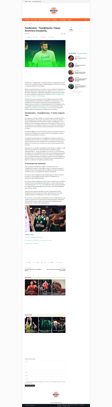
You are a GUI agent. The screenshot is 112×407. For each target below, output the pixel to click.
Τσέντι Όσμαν (39, 184)
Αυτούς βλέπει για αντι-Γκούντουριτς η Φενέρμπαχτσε (31, 331)
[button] (85, 19)
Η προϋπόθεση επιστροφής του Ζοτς (59, 331)
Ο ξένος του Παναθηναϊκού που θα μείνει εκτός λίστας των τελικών (80, 87)
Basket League (31, 291)
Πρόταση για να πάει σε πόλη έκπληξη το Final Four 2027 (58, 293)
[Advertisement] (45, 74)
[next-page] (27, 297)
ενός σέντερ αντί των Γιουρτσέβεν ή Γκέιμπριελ (41, 107)
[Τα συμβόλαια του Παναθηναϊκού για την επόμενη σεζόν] (45, 325)
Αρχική (26, 23)
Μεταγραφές (30, 23)
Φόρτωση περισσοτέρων (77, 91)
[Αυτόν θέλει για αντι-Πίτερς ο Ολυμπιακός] (45, 287)
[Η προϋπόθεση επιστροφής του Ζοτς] (58, 325)
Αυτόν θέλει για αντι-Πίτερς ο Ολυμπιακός (45, 293)
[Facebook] (44, 2)
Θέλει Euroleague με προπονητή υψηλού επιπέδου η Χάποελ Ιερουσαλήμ (81, 79)
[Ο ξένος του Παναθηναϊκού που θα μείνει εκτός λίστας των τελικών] (71, 86)
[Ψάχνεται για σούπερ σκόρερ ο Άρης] (31, 287)
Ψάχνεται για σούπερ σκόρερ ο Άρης (31, 293)
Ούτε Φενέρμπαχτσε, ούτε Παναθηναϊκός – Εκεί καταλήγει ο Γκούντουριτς (38, 240)
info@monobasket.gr (58, 402)
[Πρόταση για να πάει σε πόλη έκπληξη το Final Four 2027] (58, 287)
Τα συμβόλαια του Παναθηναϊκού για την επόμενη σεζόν (45, 331)
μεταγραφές (58, 91)
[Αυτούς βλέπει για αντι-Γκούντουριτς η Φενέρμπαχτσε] (31, 325)
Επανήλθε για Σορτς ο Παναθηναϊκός (31, 243)
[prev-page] (25, 297)
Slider (45, 291)
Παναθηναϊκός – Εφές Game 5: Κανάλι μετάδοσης (34, 237)
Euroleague (58, 291)
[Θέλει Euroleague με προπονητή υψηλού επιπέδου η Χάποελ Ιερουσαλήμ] (71, 79)
